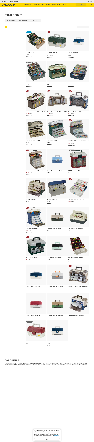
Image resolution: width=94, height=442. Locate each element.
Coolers (64, 4)
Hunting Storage (46, 4)
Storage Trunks (56, 4)
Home (6, 9)
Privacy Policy (56, 435)
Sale (69, 4)
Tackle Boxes (12, 9)
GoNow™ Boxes (27, 4)
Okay (47, 439)
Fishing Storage (36, 4)
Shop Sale (14, 1)
